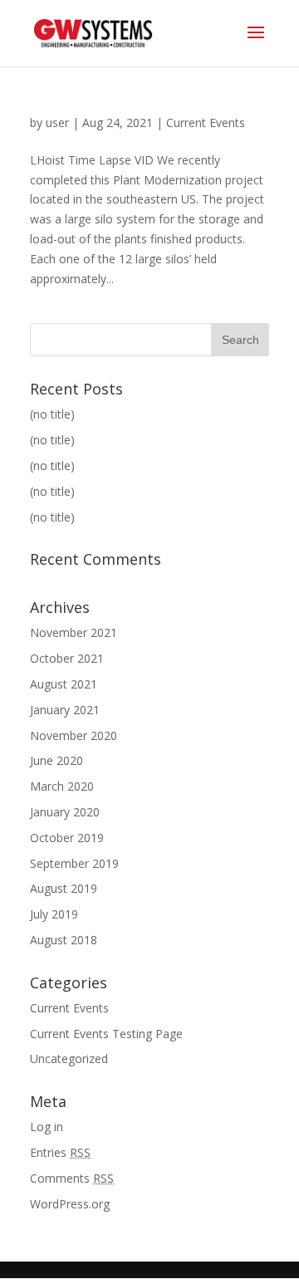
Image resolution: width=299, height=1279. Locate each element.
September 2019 (74, 863)
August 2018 (63, 940)
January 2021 (65, 710)
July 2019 (54, 914)
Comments (72, 1178)
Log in (46, 1126)
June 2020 (56, 760)
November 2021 (73, 632)
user (57, 122)
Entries (60, 1152)
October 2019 (67, 837)
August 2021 (63, 684)
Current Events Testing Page (106, 1033)
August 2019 (63, 888)
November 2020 (73, 735)
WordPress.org (70, 1204)
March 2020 (62, 786)
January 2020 (65, 812)
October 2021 (67, 658)
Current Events (205, 122)
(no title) (52, 414)
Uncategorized (69, 1058)
